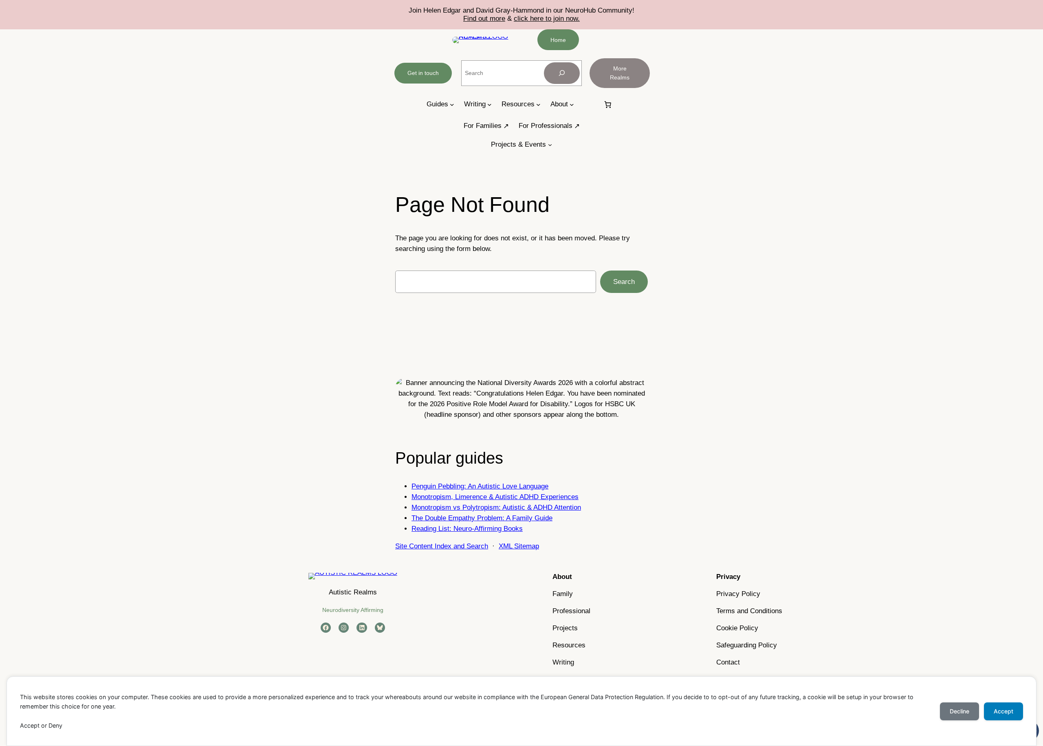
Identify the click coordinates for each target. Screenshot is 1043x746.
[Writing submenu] (489, 104)
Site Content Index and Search (441, 546)
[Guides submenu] (452, 104)
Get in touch (423, 73)
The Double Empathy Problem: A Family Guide (481, 518)
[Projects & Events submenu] (550, 145)
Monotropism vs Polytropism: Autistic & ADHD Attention (496, 507)
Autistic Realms (353, 592)
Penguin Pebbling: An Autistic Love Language (479, 486)
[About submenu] (572, 104)
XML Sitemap (519, 546)
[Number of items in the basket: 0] (607, 104)
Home (558, 40)
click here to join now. (547, 18)
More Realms (619, 73)
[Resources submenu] (538, 104)
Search (624, 282)
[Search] (562, 73)
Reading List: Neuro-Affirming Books (467, 529)
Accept (1003, 711)
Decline (959, 711)
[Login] (588, 104)
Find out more (484, 18)
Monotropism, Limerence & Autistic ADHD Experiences (495, 497)
